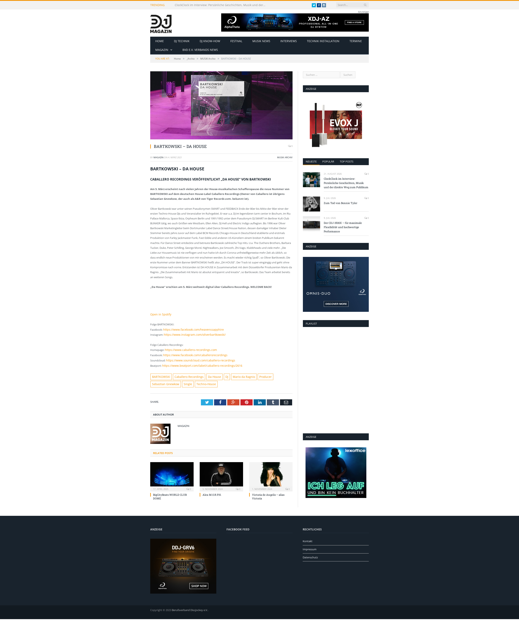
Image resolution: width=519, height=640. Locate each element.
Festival (236, 41)
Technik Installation (323, 41)
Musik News (261, 41)
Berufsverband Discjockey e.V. (190, 609)
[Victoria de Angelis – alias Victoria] (271, 473)
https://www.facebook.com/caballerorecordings (192, 353)
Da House (208, 374)
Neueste (311, 161)
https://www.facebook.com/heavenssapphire (190, 329)
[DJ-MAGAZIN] (161, 23)
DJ (220, 374)
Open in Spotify (159, 314)
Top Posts (346, 161)
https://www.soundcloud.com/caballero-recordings (197, 358)
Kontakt (307, 540)
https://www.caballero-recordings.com (188, 348)
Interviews (288, 41)
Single (155, 381)
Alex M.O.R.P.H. (212, 491)
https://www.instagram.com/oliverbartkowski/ (192, 334)
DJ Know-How (210, 41)
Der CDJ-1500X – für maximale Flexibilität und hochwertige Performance (343, 227)
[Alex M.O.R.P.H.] (221, 473)
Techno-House (172, 381)
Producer (255, 374)
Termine (356, 41)
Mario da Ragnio (235, 374)
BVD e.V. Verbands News (200, 50)
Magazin (161, 50)
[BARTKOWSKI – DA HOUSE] (221, 105)
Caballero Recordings (185, 374)
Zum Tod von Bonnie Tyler (340, 203)
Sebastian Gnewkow (277, 374)
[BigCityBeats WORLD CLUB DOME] (172, 473)
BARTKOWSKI (160, 374)
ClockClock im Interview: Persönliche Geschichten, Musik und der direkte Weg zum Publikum (221, 5)
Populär (328, 161)
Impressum (309, 548)
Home (159, 41)
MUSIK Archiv (285, 157)
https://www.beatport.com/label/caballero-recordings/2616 (198, 363)
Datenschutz (310, 556)
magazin (158, 157)
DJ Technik (182, 41)
